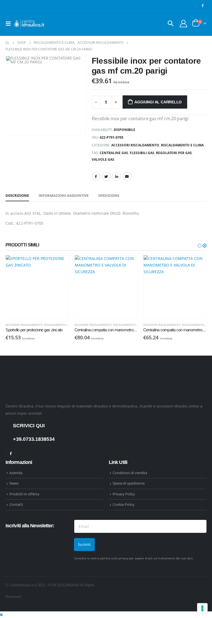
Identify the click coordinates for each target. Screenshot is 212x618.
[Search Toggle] (170, 23)
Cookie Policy (123, 504)
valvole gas (103, 159)
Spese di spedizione (129, 483)
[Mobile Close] (1, 614)
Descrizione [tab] (17, 195)
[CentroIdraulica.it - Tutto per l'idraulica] (29, 23)
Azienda (15, 472)
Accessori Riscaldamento (135, 145)
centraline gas (114, 153)
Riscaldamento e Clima (182, 145)
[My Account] (184, 23)
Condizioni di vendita (130, 472)
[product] (48, 286)
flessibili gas (142, 153)
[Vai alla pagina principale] (7, 42)
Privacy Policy (124, 493)
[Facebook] (202, 5)
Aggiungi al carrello (158, 102)
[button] (199, 245)
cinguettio (106, 176)
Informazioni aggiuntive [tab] (64, 195)
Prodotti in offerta (24, 493)
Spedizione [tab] (108, 195)
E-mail (127, 176)
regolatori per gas (174, 153)
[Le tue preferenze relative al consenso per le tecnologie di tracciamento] (202, 608)
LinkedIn (116, 176)
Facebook (96, 176)
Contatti (16, 504)
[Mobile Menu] (10, 23)
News (13, 483)
